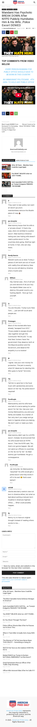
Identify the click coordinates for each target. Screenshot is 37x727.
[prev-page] (3, 191)
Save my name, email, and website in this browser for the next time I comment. (18, 567)
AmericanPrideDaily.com (9, 28)
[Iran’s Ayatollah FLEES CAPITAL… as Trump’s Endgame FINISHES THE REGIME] (6, 184)
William (12, 278)
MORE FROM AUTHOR (22, 160)
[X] (8, 32)
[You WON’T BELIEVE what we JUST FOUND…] (6, 176)
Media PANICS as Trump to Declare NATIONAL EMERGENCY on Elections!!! (17, 656)
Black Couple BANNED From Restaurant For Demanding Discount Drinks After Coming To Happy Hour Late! (10, 128)
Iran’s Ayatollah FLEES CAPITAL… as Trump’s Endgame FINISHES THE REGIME (23, 184)
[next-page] (6, 191)
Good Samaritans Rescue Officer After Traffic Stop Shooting (17, 663)
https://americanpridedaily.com (18, 151)
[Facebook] (3, 32)
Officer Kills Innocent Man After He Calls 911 (19, 670)
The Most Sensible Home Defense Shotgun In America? (18, 600)
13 (34, 28)
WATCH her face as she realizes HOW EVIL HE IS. (18, 649)
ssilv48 (10, 487)
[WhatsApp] (16, 32)
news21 (8, 6)
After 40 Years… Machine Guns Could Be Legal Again (17, 592)
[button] (3, 2)
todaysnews (9, 9)
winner (15, 9)
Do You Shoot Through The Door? (15, 620)
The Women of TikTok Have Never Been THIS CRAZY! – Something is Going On (17, 641)
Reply (9, 216)
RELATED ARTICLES (8, 160)
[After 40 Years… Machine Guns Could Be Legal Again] (6, 167)
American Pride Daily (14, 711)
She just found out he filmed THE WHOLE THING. (27, 125)
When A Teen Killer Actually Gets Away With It (19, 634)
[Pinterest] (12, 32)
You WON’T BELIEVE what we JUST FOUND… (18, 614)
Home (3, 6)
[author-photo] (18, 147)
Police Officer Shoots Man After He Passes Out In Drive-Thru (18, 626)
